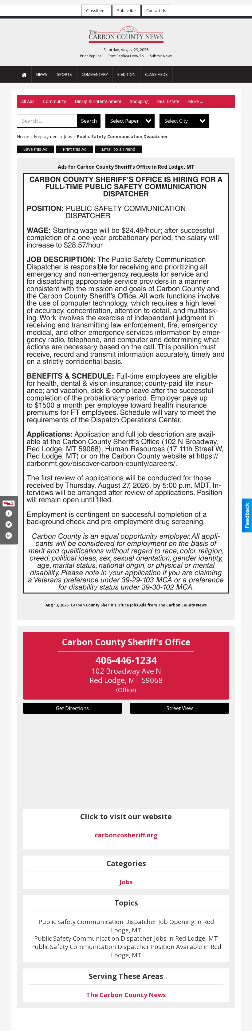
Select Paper (124, 120)
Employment (46, 136)
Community (54, 101)
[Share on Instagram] (9, 535)
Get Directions (72, 708)
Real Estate (168, 101)
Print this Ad (75, 149)
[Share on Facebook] (9, 513)
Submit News (161, 56)
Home (23, 136)
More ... (195, 101)
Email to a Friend (118, 149)
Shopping (139, 101)
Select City (176, 120)
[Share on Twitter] (9, 524)
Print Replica (90, 56)
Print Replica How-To (126, 56)
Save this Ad (35, 149)
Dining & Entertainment (98, 101)
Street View (180, 708)
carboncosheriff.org (126, 835)
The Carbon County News (126, 995)
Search (89, 120)
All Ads (27, 101)
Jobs (68, 136)
